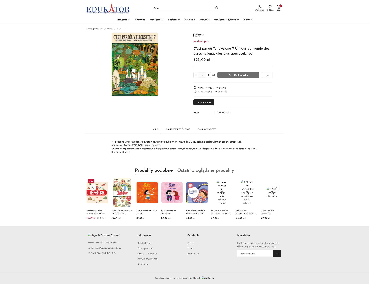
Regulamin (143, 264)
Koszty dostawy (145, 243)
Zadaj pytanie (203, 102)
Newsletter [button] (244, 235)
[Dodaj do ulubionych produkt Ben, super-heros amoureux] (179, 181)
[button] (123, 20)
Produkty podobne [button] (154, 170)
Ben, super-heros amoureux (168, 212)
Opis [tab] (155, 129)
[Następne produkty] (276, 187)
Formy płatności (145, 248)
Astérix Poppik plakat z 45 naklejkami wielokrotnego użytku (121, 212)
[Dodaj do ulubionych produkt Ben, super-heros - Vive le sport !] (154, 181)
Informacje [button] (144, 235)
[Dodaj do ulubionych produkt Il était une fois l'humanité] (279, 181)
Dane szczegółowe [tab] (178, 129)
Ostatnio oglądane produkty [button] (205, 170)
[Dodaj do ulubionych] (266, 75)
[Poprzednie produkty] (92, 187)
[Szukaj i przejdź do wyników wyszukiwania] (217, 8)
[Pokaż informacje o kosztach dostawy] (225, 91)
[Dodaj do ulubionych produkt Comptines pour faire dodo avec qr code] (204, 181)
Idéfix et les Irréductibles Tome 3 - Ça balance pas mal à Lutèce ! (245, 212)
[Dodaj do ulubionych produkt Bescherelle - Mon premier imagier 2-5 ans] (104, 181)
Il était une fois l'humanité (267, 212)
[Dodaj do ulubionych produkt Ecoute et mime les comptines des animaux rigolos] (229, 181)
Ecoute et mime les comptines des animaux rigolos (221, 212)
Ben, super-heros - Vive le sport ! (146, 212)
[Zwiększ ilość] (208, 75)
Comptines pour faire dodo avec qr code (195, 212)
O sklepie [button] (193, 235)
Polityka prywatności (148, 258)
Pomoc (190, 248)
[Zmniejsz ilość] (196, 75)
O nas (190, 243)
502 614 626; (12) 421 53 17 (102, 253)
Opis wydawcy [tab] (207, 129)
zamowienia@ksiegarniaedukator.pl (104, 248)
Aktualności (193, 253)
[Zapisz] (277, 253)
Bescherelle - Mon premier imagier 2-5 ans (95, 212)
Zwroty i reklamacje (147, 253)
